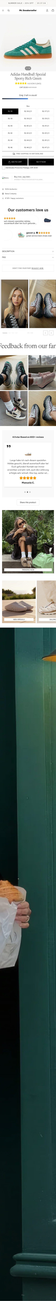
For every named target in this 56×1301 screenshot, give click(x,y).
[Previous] (45, 333)
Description (8, 251)
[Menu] (3, 10)
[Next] (51, 333)
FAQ (4, 257)
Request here (37, 268)
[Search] (8, 10)
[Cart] (53, 10)
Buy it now (41, 162)
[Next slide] (51, 602)
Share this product (28, 502)
